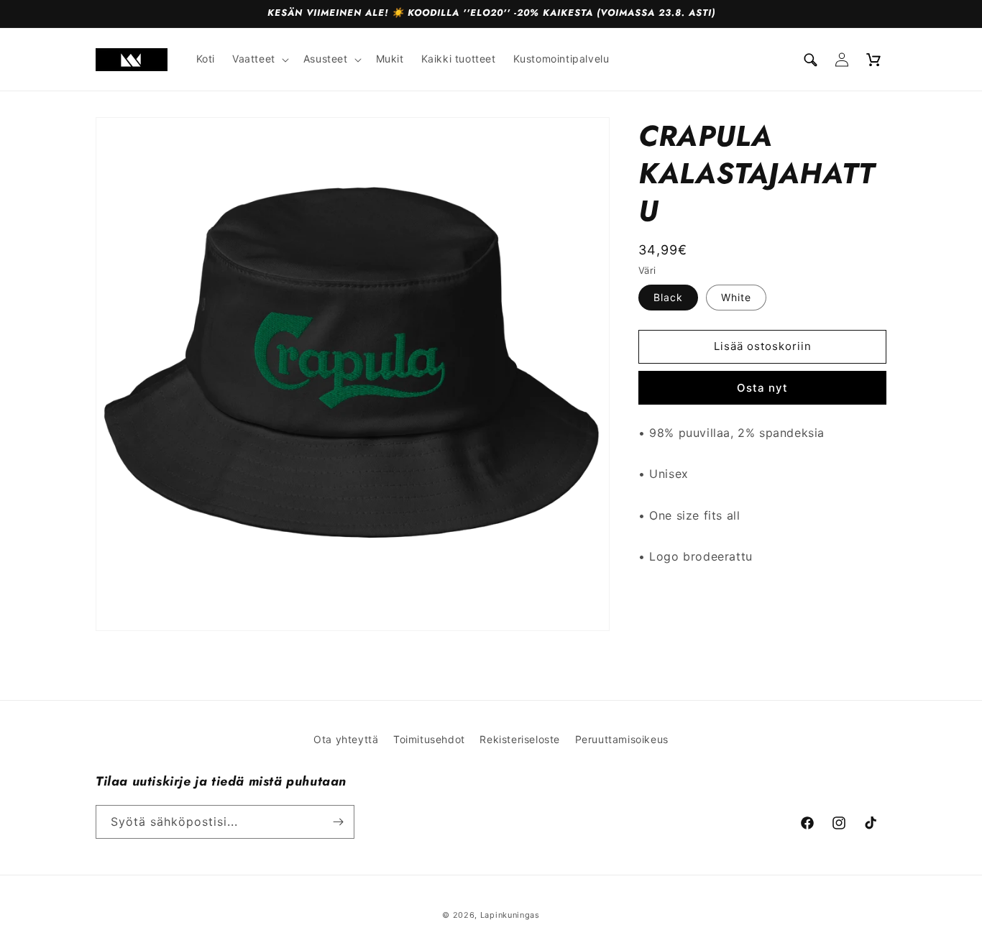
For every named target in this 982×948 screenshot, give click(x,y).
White (736, 297)
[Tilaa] (338, 822)
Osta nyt (762, 388)
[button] (259, 59)
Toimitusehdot (429, 739)
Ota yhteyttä (345, 739)
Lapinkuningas (510, 915)
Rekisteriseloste (519, 739)
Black (668, 297)
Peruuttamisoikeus (622, 739)
